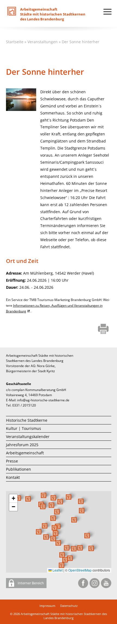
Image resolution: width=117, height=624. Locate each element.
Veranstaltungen (42, 41)
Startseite (14, 41)
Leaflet (57, 570)
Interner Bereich (30, 582)
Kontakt (13, 477)
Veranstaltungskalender (28, 436)
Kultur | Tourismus (23, 428)
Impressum (47, 606)
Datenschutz (69, 606)
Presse (12, 461)
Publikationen (18, 469)
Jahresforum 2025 (22, 444)
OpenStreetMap (80, 570)
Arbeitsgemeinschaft (25, 452)
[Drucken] (103, 329)
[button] (74, 520)
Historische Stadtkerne (26, 420)
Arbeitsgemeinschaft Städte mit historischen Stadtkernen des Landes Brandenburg (64, 616)
